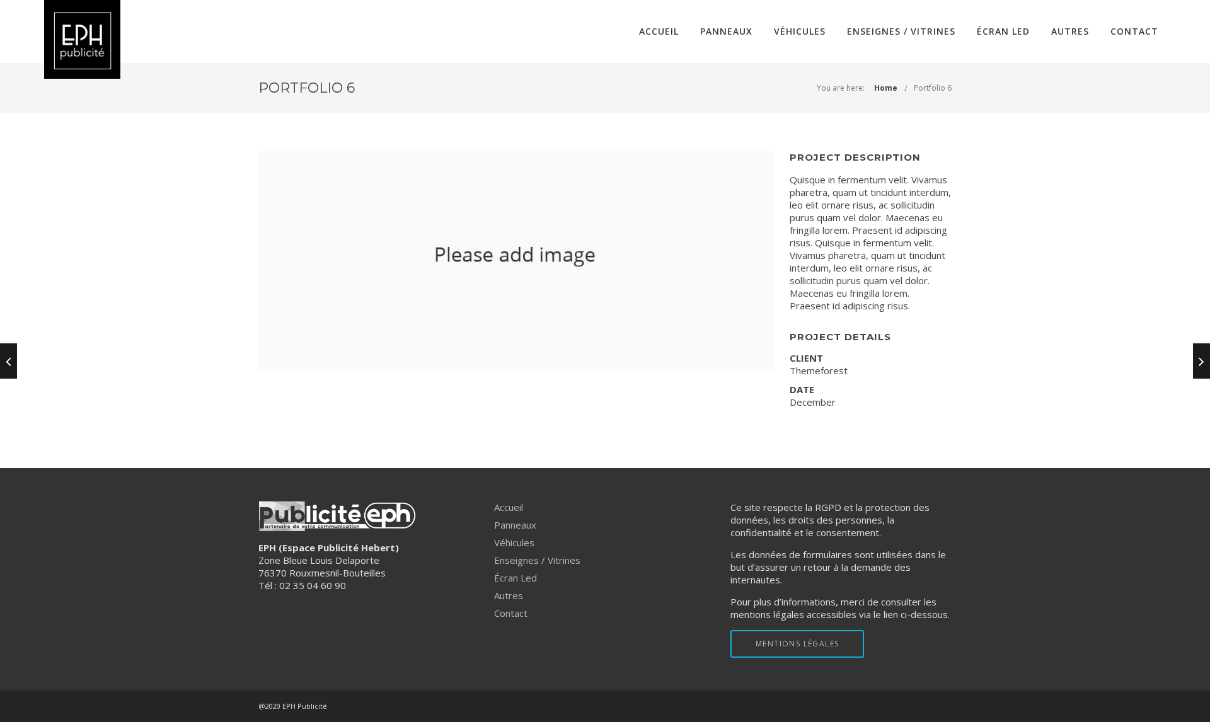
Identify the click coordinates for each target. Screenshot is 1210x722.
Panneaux (726, 31)
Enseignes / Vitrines (901, 31)
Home (885, 88)
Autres (1070, 31)
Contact (1134, 31)
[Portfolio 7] (1201, 361)
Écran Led (1003, 31)
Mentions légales (797, 643)
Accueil (659, 31)
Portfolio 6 (933, 88)
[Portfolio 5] (8, 361)
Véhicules (800, 31)
